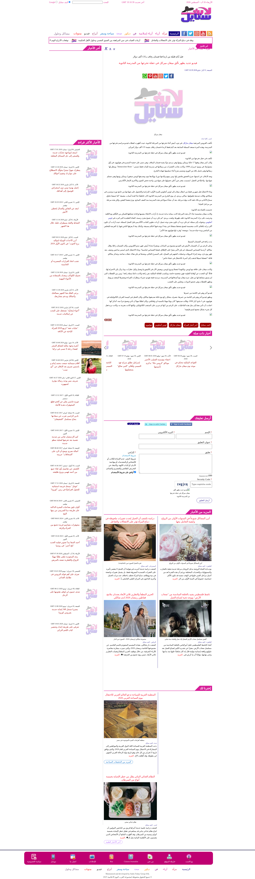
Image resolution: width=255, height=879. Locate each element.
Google (52, 2)
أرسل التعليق (204, 500)
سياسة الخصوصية (34, 861)
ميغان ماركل (188, 143)
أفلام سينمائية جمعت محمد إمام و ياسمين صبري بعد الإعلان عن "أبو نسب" (65, 366)
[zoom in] (106, 48)
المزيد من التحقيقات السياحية (118, 762)
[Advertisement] (114, 15)
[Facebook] (181, 425)
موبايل (54, 861)
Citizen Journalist (131, 861)
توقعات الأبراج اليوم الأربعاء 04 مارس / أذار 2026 (58, 40)
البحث (105, 2)
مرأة (208, 48)
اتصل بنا (73, 861)
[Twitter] (155, 425)
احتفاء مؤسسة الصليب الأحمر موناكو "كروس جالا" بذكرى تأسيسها (160, 363)
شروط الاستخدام (129, 455)
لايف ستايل (63, 2)
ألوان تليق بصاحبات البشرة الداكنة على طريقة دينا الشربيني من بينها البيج (65, 510)
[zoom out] (114, 48)
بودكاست (189, 861)
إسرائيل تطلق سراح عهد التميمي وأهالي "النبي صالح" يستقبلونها (132, 366)
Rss (111, 861)
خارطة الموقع (169, 861)
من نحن (150, 861)
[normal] (109, 48)
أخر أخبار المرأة (190, 325)
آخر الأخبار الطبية (113, 842)
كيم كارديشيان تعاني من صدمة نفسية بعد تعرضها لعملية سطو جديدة (65, 440)
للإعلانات (92, 861)
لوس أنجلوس (160, 325)
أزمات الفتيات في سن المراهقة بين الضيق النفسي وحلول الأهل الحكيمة (120, 40)
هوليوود (149, 325)
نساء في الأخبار (195, 48)
